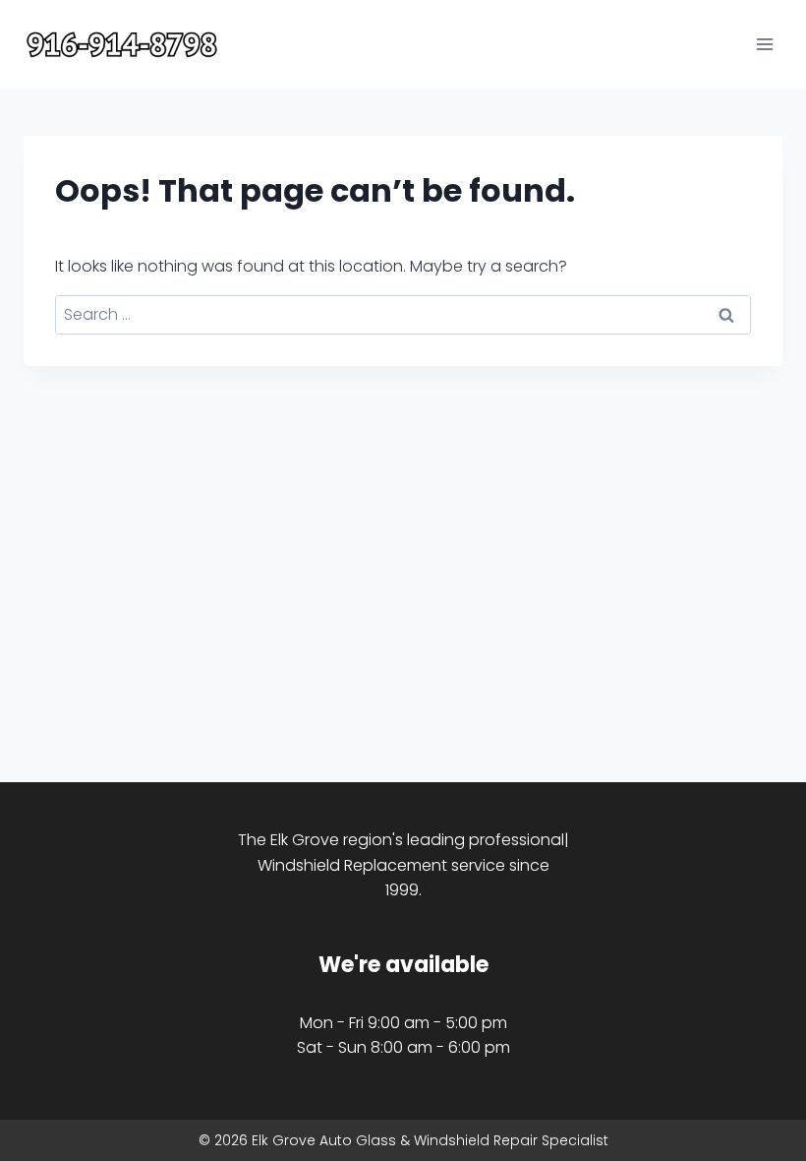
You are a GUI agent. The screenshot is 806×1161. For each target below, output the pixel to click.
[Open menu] (764, 44)
